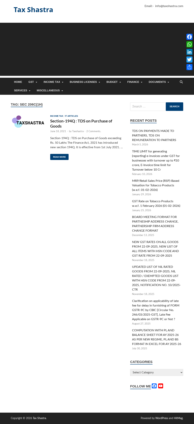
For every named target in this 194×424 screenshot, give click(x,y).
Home (18, 81)
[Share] (189, 67)
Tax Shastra (33, 9)
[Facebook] (189, 37)
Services (20, 90)
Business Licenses (83, 81)
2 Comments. (93, 131)
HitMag (178, 418)
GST (31, 81)
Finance (133, 81)
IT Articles (71, 116)
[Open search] (181, 82)
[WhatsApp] (189, 44)
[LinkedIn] (189, 52)
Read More (58, 156)
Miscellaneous (48, 90)
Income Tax (52, 81)
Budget (112, 81)
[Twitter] (189, 59)
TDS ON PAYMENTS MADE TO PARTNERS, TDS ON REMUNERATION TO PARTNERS (154, 135)
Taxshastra (78, 131)
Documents (157, 81)
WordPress (161, 418)
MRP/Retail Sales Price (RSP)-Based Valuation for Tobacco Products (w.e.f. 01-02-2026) (155, 185)
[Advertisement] (97, 49)
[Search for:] (156, 106)
